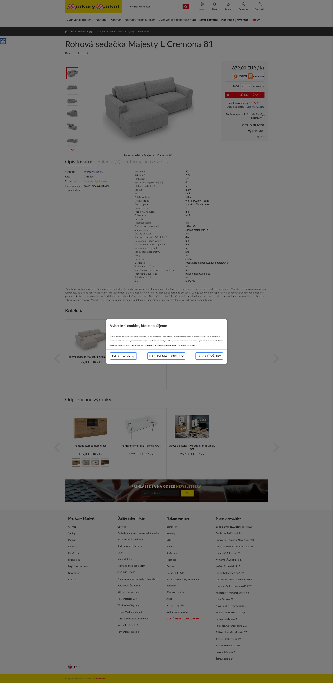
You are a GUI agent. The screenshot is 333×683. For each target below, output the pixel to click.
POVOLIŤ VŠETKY (209, 356)
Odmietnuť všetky (123, 356)
